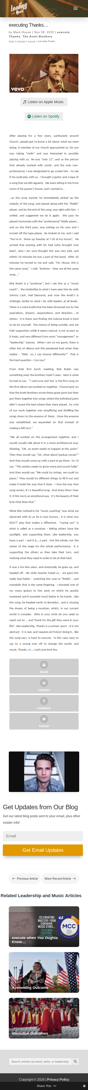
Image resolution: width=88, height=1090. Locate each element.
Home (11, 41)
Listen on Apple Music (46, 102)
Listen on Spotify (45, 116)
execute (63, 32)
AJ (29, 649)
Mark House (22, 32)
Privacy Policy (58, 1079)
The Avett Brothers (37, 36)
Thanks (14, 36)
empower (21, 41)
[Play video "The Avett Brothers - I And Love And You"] (43, 73)
